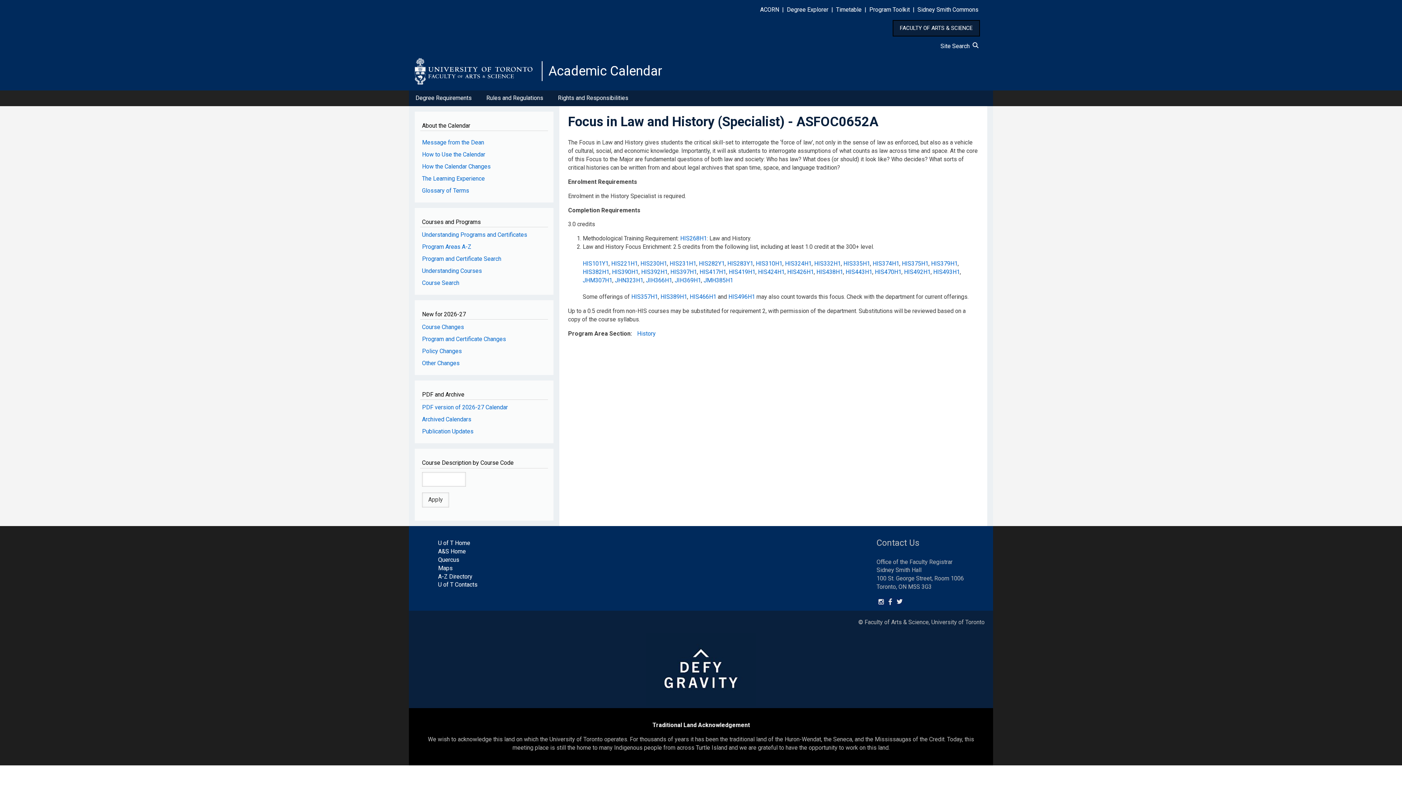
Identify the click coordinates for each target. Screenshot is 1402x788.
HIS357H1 (644, 296)
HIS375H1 (915, 263)
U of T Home (454, 543)
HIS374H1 (886, 263)
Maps (445, 568)
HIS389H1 (673, 296)
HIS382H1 (596, 272)
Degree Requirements (443, 97)
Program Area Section (599, 333)
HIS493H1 (946, 272)
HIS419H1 (742, 272)
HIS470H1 (888, 272)
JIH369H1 (688, 280)
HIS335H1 (856, 263)
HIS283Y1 (740, 263)
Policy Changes (442, 351)
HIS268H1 (693, 238)
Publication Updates (448, 431)
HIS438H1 (829, 272)
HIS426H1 (800, 272)
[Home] (479, 71)
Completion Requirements (604, 210)
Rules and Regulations (514, 97)
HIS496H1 (741, 296)
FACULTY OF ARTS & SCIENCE (936, 28)
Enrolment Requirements (602, 181)
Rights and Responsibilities (593, 97)
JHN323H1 (629, 280)
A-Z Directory (455, 576)
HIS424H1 (771, 272)
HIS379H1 (944, 263)
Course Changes (443, 327)
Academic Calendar (605, 71)
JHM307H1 (597, 280)
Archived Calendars (446, 419)
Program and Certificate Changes (464, 339)
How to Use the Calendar (453, 154)
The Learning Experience (453, 178)
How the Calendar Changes (456, 166)
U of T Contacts (458, 584)
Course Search (440, 282)
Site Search (957, 46)
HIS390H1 (625, 272)
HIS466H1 (703, 296)
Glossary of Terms (445, 190)
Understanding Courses (452, 270)
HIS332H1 (827, 263)
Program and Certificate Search (461, 258)
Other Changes (441, 363)
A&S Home (452, 551)
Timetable (849, 9)
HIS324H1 (798, 263)
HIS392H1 (654, 272)
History (646, 333)
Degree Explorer (807, 9)
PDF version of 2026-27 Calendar (465, 407)
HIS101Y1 (596, 263)
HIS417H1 (713, 272)
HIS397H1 (683, 272)
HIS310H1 (769, 263)
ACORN (769, 9)
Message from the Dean (453, 142)
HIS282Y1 (712, 263)
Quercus (448, 559)
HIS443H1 (859, 272)
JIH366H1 (659, 280)
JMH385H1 (718, 280)
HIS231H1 (683, 263)
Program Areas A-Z (446, 246)
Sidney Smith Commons (948, 9)
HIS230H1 (653, 263)
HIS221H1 (624, 263)
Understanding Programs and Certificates (474, 234)
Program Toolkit (889, 9)
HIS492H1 (917, 272)
